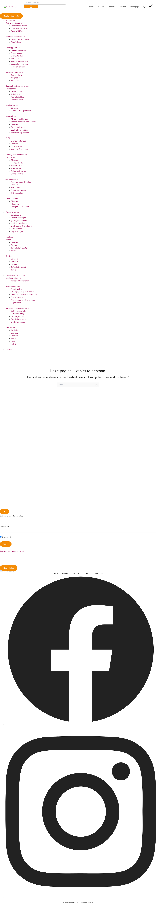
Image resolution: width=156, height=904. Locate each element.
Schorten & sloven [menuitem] (18, 171)
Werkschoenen (12, 198)
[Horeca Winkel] (11, 6)
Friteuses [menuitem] (15, 58)
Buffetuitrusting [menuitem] (17, 314)
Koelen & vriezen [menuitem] (12, 212)
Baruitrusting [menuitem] (16, 289)
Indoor (8, 239)
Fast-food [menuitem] (15, 338)
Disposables (10, 116)
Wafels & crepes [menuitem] (18, 67)
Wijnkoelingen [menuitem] (17, 231)
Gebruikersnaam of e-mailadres (11, 516)
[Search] (34, 6)
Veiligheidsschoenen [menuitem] (20, 207)
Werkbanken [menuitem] (16, 228)
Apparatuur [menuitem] (10, 20)
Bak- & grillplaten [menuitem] (18, 50)
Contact (86, 573)
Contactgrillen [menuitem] (17, 56)
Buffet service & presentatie (17, 308)
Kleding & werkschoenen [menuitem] (16, 154)
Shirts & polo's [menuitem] (17, 174)
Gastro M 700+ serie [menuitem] (19, 31)
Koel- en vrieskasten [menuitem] (19, 223)
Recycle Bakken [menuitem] (17, 97)
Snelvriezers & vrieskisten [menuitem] (22, 226)
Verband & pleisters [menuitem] (19, 149)
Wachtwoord (4, 526)
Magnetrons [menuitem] (16, 78)
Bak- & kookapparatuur (15, 23)
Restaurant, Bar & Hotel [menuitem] (15, 275)
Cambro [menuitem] (14, 333)
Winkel (65, 573)
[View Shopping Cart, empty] (150, 6)
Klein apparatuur (12, 47)
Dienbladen (10, 327)
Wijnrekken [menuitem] (16, 303)
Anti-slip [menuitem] (14, 330)
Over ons (75, 573)
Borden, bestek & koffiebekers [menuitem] (23, 121)
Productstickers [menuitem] (18, 127)
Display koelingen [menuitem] (18, 218)
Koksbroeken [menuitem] (16, 165)
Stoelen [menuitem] (14, 245)
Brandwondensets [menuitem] (18, 141)
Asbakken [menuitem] (15, 94)
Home (55, 573)
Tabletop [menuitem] (9, 349)
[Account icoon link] (144, 7)
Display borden (11, 105)
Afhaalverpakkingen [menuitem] (19, 119)
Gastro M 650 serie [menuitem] (19, 28)
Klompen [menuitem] (15, 204)
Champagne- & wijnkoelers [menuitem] (22, 292)
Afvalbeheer (10, 89)
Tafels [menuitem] (13, 250)
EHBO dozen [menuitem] (16, 146)
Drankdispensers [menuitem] (18, 319)
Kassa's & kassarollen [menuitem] (20, 281)
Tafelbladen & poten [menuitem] (19, 248)
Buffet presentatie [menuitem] (18, 311)
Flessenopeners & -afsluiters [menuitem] (23, 300)
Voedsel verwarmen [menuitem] (19, 64)
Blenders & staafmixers (15, 36)
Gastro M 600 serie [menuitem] (19, 25)
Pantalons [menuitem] (15, 187)
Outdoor (9, 256)
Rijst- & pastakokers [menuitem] (19, 61)
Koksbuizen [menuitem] (16, 168)
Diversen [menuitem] (15, 108)
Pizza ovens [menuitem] (16, 80)
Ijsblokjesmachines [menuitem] (19, 220)
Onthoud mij (6, 537)
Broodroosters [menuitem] (17, 53)
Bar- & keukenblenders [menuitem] (20, 39)
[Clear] (27, 6)
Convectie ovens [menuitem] (18, 75)
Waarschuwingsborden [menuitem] (21, 111)
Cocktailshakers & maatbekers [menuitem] (24, 294)
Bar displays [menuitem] (16, 215)
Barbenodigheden (13, 286)
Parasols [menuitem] (14, 261)
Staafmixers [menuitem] (16, 42)
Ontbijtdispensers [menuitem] (18, 322)
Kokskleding (10, 157)
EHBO (8, 138)
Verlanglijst (98, 573)
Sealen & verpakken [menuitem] (19, 130)
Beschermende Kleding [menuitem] (21, 182)
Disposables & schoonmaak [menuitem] (17, 86)
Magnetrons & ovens (14, 72)
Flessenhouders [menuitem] (18, 297)
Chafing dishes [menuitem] (17, 316)
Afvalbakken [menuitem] (16, 91)
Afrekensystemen (13, 278)
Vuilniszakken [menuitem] (17, 100)
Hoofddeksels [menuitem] (17, 163)
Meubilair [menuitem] (9, 237)
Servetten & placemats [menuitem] (20, 132)
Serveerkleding (11, 179)
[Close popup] (4, 511)
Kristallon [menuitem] (15, 341)
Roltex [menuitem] (13, 344)
